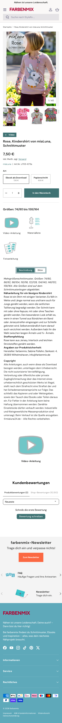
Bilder (40, 270)
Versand (22, 159)
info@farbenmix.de (39, 354)
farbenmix (14, 708)
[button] (57, 9)
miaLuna (7, 164)
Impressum (7, 713)
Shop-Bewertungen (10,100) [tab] (44, 492)
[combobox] (31, 17)
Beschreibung (25, 270)
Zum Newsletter (31, 557)
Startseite (7, 27)
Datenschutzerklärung (11, 716)
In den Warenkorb (42, 193)
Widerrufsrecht (44, 713)
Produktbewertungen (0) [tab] (16, 492)
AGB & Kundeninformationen (25, 713)
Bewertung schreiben (31, 516)
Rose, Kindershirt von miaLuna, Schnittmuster (33, 27)
